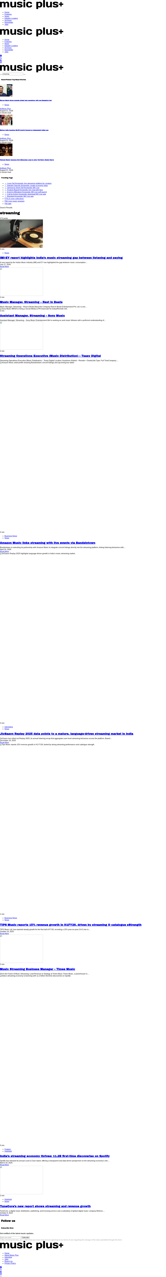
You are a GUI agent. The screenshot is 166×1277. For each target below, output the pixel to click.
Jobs (6, 24)
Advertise (8, 1257)
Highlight (8, 1151)
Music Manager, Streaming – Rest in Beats (31, 302)
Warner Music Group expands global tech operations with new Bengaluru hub (26, 100)
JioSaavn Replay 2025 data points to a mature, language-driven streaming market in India (66, 733)
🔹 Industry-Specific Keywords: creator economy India (26, 186)
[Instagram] (1, 62)
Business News (11, 536)
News (7, 16)
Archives (8, 20)
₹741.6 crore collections (14, 199)
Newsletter (9, 22)
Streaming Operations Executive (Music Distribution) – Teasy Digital (50, 355)
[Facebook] (1, 56)
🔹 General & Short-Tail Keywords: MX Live (22, 188)
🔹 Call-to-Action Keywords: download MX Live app (25, 194)
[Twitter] (1, 58)
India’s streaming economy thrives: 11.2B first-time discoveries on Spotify (55, 1156)
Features (8, 14)
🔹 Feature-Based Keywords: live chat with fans (24, 190)
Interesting (9, 727)
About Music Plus (12, 1255)
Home (7, 12)
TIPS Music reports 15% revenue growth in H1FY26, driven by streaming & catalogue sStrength (70, 924)
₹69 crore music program (14, 201)
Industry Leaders (11, 18)
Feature (8, 1149)
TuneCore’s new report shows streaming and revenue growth (45, 1206)
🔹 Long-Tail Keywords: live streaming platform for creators (28, 183)
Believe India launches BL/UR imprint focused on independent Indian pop (24, 130)
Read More (4, 266)
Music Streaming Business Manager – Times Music (37, 969)
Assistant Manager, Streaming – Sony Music (32, 315)
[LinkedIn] (1, 60)
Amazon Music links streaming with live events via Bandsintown (47, 542)
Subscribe (25, 1237)
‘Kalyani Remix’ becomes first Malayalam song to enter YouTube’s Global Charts (27, 160)
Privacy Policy (10, 1263)
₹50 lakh (8, 204)
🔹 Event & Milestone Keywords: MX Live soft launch (26, 192)
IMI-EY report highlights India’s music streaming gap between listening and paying (61, 257)
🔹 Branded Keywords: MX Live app (19, 196)
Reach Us (9, 1261)
